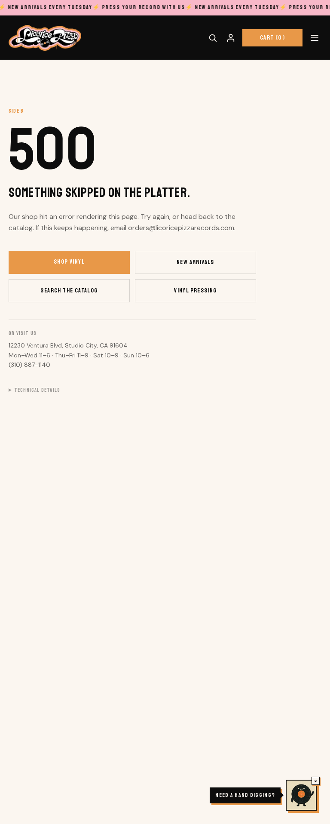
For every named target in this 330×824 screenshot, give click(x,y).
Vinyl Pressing (195, 290)
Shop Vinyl (69, 261)
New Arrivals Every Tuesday (233, 7)
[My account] (230, 37)
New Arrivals (195, 262)
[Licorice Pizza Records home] (45, 38)
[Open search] (212, 37)
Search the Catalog (69, 290)
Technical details (37, 390)
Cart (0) (272, 37)
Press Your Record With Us (138, 7)
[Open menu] (314, 38)
